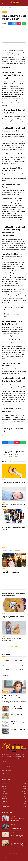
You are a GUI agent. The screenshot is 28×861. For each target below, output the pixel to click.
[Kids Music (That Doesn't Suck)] (14, 539)
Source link (5, 436)
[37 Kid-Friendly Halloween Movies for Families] (14, 516)
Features (4, 788)
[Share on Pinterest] (19, 23)
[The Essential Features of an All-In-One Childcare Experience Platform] (5, 731)
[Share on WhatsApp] (24, 23)
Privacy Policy (11, 857)
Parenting (4, 798)
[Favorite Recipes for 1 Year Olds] (5, 716)
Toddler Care (5, 806)
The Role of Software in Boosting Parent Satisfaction (17, 820)
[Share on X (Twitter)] (14, 23)
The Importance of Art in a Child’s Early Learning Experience (18, 845)
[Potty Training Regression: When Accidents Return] (14, 627)
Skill (3, 803)
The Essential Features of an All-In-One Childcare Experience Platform (18, 731)
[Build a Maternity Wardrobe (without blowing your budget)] (14, 582)
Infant (4, 12)
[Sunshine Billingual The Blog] (15, 3)
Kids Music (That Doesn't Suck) (12, 550)
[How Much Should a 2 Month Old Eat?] (14, 35)
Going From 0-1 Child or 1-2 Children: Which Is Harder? (18, 708)
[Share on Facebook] (10, 23)
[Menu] (3, 3)
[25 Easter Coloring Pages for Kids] (5, 723)
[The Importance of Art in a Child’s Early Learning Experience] (5, 843)
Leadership (5, 793)
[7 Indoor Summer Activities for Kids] (5, 826)
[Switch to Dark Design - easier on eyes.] (25, 3)
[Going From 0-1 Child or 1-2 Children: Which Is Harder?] (5, 708)
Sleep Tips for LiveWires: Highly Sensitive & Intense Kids (18, 836)
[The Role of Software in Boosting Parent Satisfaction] (5, 818)
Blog (5, 857)
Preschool (4, 801)
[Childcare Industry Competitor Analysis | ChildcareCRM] (14, 686)
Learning (5, 692)
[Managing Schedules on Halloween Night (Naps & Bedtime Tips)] (14, 559)
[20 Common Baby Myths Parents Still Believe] (14, 493)
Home (3, 7)
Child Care (4, 786)
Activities (4, 783)
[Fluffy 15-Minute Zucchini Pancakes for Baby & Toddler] (14, 605)
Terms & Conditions (21, 857)
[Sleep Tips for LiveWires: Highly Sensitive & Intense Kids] (5, 834)
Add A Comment (14, 646)
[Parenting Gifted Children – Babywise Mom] (14, 471)
